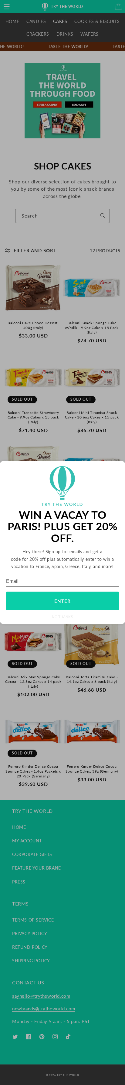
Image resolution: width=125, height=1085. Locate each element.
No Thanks (62, 617)
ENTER (62, 601)
